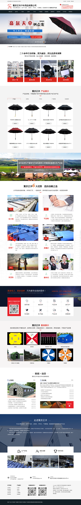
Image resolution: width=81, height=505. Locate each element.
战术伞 (16, 11)
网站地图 (72, 1)
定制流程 (58, 11)
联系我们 (70, 11)
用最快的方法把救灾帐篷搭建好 (46, 396)
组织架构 (9, 489)
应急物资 (46, 11)
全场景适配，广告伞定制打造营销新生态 (15, 402)
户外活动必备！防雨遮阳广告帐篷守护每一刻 (16, 404)
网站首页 (10, 11)
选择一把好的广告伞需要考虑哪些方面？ (50, 383)
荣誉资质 (60, 451)
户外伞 (34, 11)
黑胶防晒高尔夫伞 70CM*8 (15, 143)
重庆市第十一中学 (48, 346)
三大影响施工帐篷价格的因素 (46, 393)
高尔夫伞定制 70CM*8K (48, 119)
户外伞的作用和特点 (44, 391)
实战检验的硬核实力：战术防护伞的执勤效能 (16, 406)
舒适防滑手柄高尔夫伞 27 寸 (65, 143)
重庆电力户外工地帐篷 (15, 363)
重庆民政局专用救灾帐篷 (65, 346)
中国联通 (65, 363)
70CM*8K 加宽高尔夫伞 (15, 119)
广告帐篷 (40, 11)
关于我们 (64, 11)
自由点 (15, 346)
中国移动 (48, 363)
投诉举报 (9, 494)
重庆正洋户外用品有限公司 (14, 1)
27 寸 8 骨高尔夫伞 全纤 (32, 143)
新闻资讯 (52, 11)
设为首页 (64, 1)
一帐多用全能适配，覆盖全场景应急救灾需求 (16, 399)
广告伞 (22, 11)
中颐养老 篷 (32, 363)
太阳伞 (28, 11)
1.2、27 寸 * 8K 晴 (32, 119)
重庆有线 (32, 346)
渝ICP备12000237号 (64, 488)
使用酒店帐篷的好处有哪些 (46, 398)
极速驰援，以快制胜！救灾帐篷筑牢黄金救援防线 (17, 401)
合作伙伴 (9, 492)
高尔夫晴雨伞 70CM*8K (48, 143)
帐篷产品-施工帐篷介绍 (45, 395)
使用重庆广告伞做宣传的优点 (46, 390)
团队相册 (42, 451)
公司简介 (9, 487)
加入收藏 (68, 1)
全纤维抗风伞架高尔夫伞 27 (65, 119)
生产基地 (24, 451)
